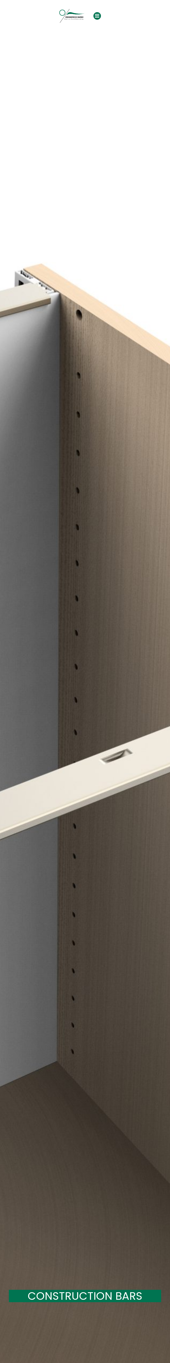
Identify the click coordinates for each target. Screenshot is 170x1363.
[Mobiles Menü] (97, 16)
